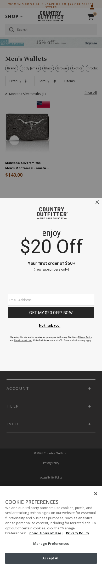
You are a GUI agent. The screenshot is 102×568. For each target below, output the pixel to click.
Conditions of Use (45, 533)
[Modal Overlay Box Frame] (51, 284)
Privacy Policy (77, 533)
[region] (51, 527)
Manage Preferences (51, 543)
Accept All (50, 558)
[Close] (95, 493)
